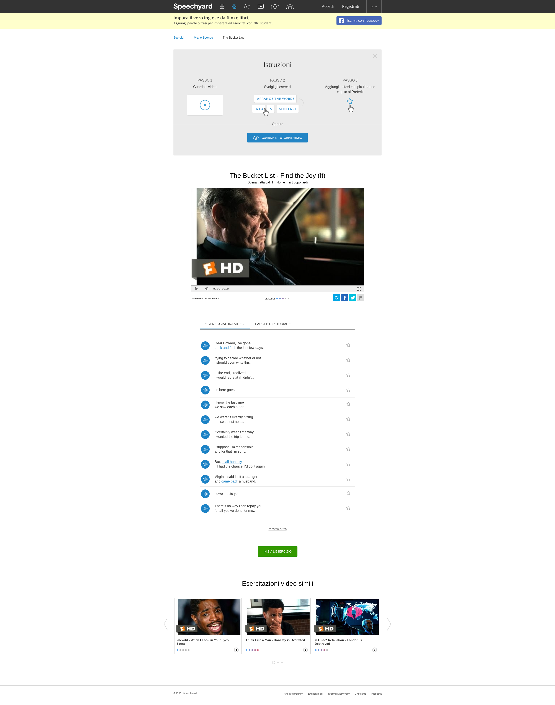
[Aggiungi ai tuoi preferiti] (336, 297)
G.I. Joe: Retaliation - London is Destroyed (338, 641)
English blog (315, 693)
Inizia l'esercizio (278, 551)
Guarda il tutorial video (282, 138)
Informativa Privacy (339, 693)
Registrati (350, 6)
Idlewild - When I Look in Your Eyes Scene (202, 641)
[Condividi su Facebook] (344, 297)
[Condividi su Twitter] (352, 297)
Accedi (328, 6)
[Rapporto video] (360, 297)
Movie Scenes (203, 37)
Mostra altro (278, 529)
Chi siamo (360, 693)
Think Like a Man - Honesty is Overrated (275, 640)
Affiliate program (293, 693)
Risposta (376, 693)
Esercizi (178, 37)
